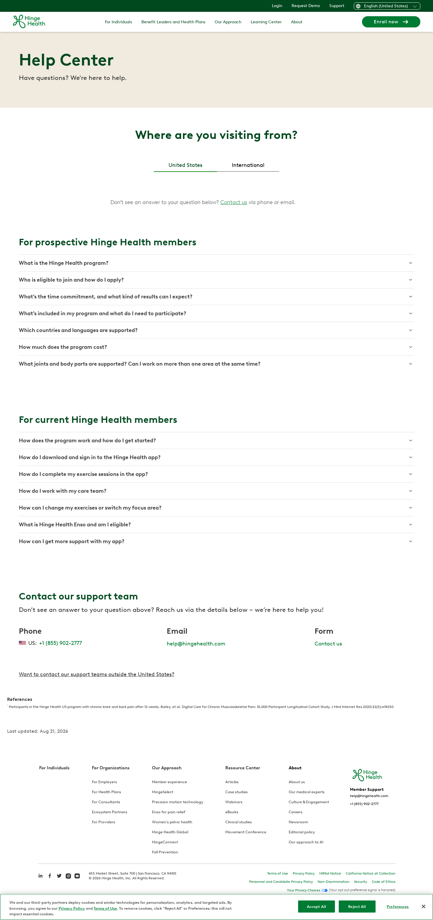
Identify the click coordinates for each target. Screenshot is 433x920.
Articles (232, 782)
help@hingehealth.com (196, 643)
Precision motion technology (177, 802)
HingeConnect (165, 842)
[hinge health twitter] (59, 879)
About (297, 21)
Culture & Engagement (309, 802)
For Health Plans (106, 792)
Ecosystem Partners (109, 812)
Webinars (233, 802)
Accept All (316, 906)
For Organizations (111, 767)
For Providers (103, 822)
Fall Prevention (165, 852)
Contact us (328, 643)
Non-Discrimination (333, 882)
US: (55, 643)
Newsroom (298, 822)
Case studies (236, 792)
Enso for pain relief (168, 812)
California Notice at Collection (370, 873)
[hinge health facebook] (49, 879)
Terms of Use (277, 873)
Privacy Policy (304, 873)
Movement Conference (245, 832)
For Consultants (106, 802)
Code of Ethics (383, 882)
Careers (296, 812)
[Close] (423, 906)
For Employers (104, 782)
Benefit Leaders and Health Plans (173, 21)
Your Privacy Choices (303, 890)
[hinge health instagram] (68, 875)
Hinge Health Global (170, 832)
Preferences (398, 906)
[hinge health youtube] (77, 875)
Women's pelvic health (172, 822)
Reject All (357, 906)
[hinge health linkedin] (40, 879)
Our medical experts (307, 792)
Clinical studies (238, 822)
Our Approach (228, 21)
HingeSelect (162, 792)
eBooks (231, 812)
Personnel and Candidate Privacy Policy (281, 882)
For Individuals (118, 21)
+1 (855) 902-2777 (364, 804)
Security (360, 882)
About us (297, 782)
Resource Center (242, 767)
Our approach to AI (306, 842)
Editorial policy (302, 832)
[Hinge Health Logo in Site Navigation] (29, 21)
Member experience (169, 782)
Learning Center (266, 21)
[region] (216, 907)
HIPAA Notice (330, 873)
